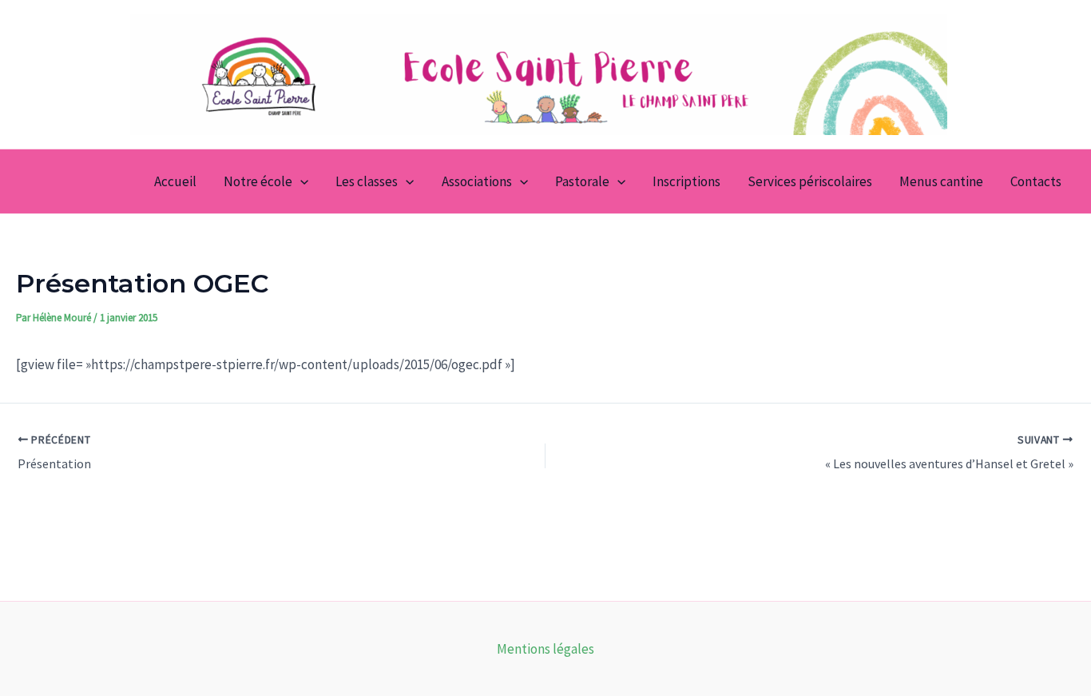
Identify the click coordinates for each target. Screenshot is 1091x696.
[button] (300, 181)
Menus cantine (941, 181)
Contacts (1035, 181)
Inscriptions (686, 181)
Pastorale (582, 181)
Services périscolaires (810, 181)
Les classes (366, 181)
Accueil (175, 181)
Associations (477, 181)
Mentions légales (545, 649)
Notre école (258, 181)
